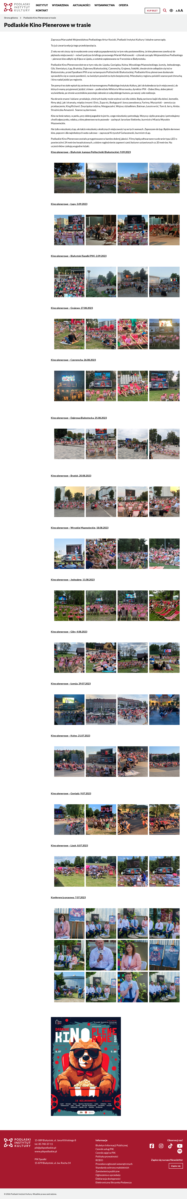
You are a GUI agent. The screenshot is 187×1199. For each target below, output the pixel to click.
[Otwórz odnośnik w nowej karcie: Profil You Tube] (180, 1146)
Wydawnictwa (104, 5)
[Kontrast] (171, 10)
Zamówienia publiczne (108, 1171)
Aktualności (81, 5)
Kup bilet (152, 10)
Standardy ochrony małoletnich (112, 1167)
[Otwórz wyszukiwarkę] (164, 10)
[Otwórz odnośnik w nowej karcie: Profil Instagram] (161, 1146)
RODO (99, 1160)
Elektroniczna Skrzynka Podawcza (114, 1182)
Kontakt (42, 10)
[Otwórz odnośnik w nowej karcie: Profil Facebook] (152, 1146)
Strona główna (11, 17)
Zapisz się (176, 1166)
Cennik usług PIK (105, 1149)
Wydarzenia (60, 5)
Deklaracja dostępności (108, 1178)
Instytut (42, 5)
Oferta (123, 5)
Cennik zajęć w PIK (106, 1152)
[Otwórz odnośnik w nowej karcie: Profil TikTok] (170, 1146)
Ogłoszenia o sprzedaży (108, 1174)
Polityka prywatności (107, 1156)
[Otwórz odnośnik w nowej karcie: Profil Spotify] (180, 1151)
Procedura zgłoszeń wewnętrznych (114, 1163)
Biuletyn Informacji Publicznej (112, 1145)
